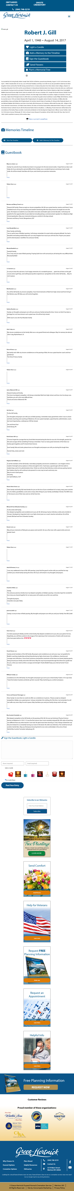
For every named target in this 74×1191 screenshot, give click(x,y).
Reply (8, 177)
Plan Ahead (28, 1161)
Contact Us (12, 5)
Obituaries (11, 2)
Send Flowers (36, 64)
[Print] (27, 75)
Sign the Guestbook (39, 58)
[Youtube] (70, 1167)
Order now (37, 980)
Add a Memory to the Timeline (45, 52)
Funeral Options (9, 1165)
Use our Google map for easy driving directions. (37, 1177)
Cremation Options (10, 1169)
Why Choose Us (8, 1161)
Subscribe (37, 811)
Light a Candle (37, 47)
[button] (69, 16)
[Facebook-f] (70, 1162)
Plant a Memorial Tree (39, 69)
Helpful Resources (30, 1165)
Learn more (37, 938)
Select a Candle (9, 768)
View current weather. (38, 119)
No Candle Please (10, 780)
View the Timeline (12, 140)
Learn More (37, 1023)
